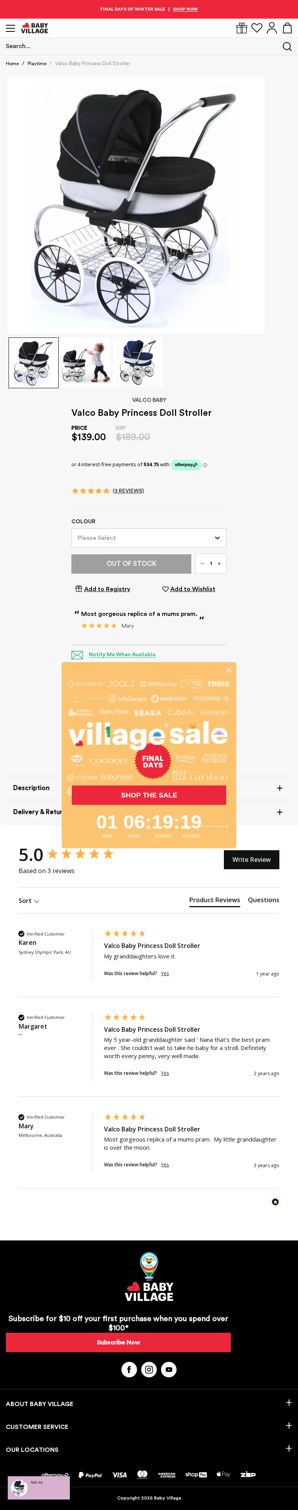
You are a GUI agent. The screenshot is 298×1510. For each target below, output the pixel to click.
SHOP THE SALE (149, 795)
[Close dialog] (229, 669)
